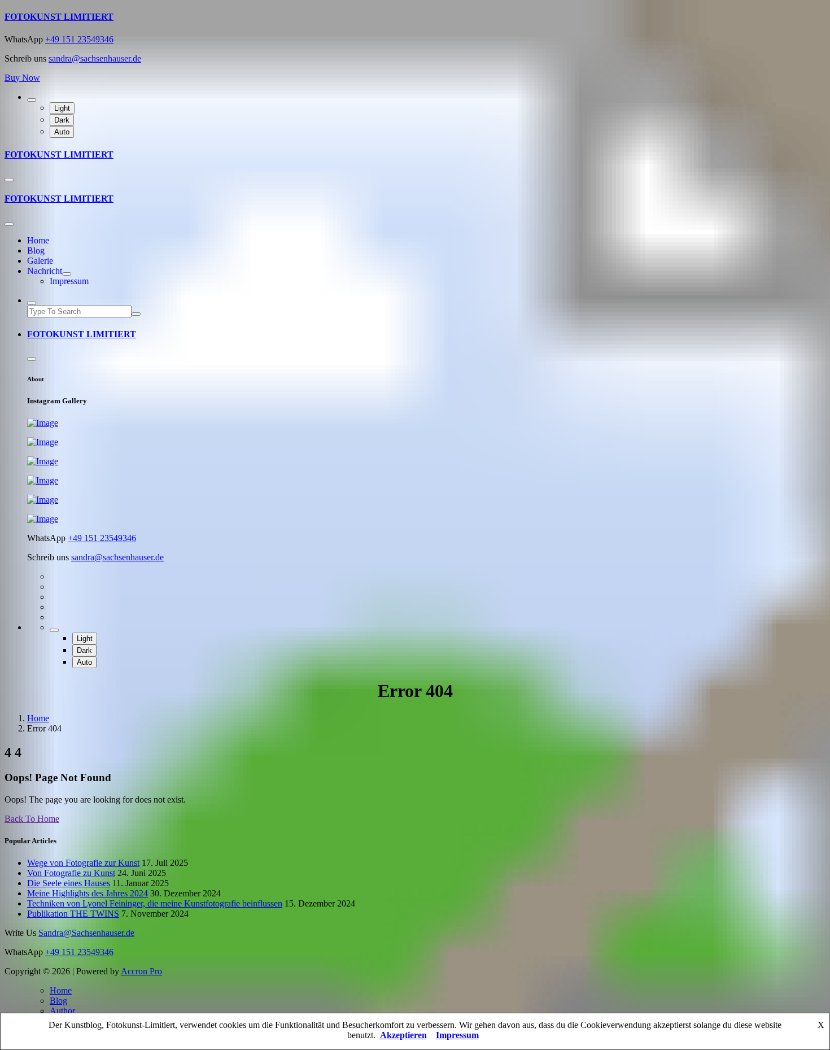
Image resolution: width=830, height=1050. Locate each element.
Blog (36, 250)
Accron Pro (141, 971)
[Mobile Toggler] (66, 274)
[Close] (9, 224)
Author (62, 1011)
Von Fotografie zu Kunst (71, 873)
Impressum (69, 281)
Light (62, 108)
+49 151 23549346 (79, 39)
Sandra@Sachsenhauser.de (86, 933)
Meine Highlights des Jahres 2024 (87, 893)
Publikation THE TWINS (73, 913)
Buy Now (22, 77)
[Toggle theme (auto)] (31, 100)
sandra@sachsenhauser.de (95, 58)
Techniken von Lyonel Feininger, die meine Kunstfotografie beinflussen (154, 903)
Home (38, 240)
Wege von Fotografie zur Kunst (83, 863)
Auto (61, 132)
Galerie (40, 260)
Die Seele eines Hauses (68, 883)
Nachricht (44, 271)
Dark (61, 120)
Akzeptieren (403, 1035)
